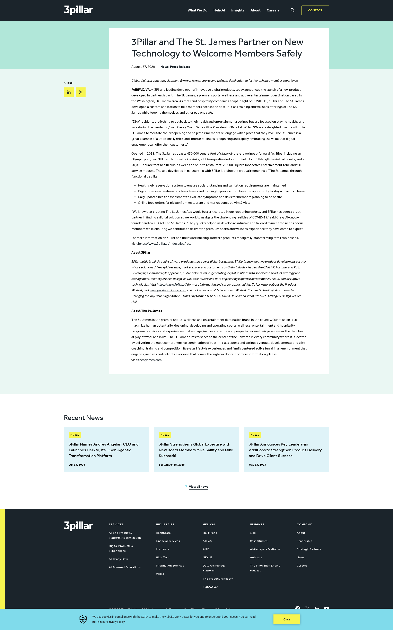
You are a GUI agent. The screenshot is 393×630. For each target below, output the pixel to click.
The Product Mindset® (218, 578)
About (256, 10)
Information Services (170, 565)
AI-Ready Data (118, 559)
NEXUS (207, 557)
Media (160, 574)
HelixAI (219, 10)
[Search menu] (292, 10)
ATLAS (207, 541)
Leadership (304, 541)
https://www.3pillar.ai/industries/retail (165, 243)
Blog (253, 533)
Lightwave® (210, 587)
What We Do (197, 10)
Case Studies (259, 541)
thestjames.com (150, 360)
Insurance (162, 549)
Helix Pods (210, 533)
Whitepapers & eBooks (265, 549)
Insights (237, 10)
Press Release (180, 67)
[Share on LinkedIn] (69, 92)
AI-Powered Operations (125, 567)
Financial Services (168, 541)
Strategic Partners (309, 549)
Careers (273, 10)
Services (116, 524)
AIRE (206, 549)
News (164, 67)
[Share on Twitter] (81, 92)
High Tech (163, 557)
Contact (315, 10)
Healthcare (163, 533)
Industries (165, 524)
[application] (196, 619)
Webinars (256, 557)
